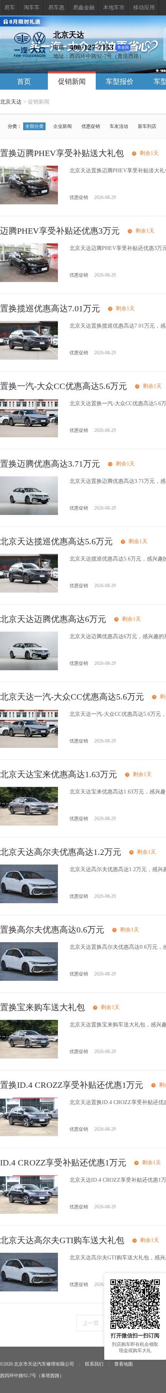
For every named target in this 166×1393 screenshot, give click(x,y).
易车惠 (56, 7)
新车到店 (147, 126)
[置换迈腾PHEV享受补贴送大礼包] (29, 203)
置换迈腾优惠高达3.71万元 (50, 464)
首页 (24, 81)
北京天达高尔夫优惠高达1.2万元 (60, 852)
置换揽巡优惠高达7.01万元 (50, 308)
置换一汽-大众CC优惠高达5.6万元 (63, 386)
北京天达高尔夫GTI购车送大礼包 (62, 1240)
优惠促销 (90, 126)
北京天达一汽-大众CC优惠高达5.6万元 (72, 697)
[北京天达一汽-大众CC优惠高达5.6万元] (29, 746)
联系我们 (94, 1364)
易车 (9, 7)
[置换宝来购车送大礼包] (29, 1057)
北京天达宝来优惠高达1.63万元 (58, 774)
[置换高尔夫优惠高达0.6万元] (29, 979)
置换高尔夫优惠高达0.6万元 (52, 929)
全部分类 (34, 126)
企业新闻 (62, 126)
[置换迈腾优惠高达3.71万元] (29, 513)
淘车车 (32, 7)
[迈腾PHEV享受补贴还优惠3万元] (29, 280)
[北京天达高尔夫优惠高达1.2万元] (29, 901)
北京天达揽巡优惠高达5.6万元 (56, 541)
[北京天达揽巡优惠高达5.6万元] (29, 591)
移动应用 (144, 7)
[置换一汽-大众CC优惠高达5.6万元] (29, 435)
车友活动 (119, 126)
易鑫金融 (84, 7)
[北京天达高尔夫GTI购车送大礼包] (29, 1290)
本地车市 (114, 7)
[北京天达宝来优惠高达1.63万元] (29, 824)
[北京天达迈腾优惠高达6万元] (29, 668)
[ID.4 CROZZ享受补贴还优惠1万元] (29, 1212)
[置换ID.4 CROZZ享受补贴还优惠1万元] (29, 1134)
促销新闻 (72, 81)
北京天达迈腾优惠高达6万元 (53, 619)
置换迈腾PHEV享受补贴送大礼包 (62, 153)
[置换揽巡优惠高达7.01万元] (29, 358)
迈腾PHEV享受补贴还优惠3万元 (60, 231)
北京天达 (11, 102)
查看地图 (123, 1364)
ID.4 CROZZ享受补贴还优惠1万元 (63, 1162)
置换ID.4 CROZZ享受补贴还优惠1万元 (71, 1085)
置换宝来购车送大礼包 (42, 1007)
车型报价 (120, 81)
